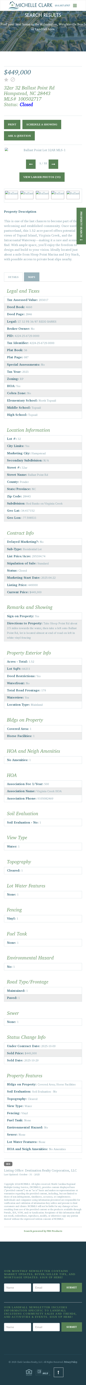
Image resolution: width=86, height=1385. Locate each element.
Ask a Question (19, 135)
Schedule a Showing (41, 124)
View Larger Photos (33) (42, 177)
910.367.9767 (62, 5)
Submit (71, 1287)
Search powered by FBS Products (43, 1230)
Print (12, 124)
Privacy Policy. (70, 1362)
